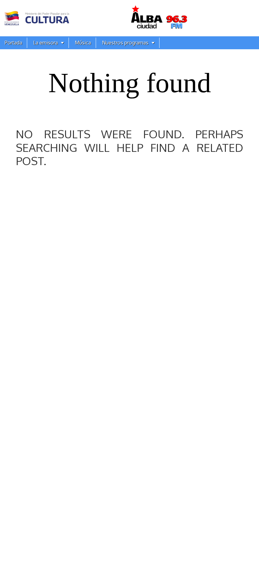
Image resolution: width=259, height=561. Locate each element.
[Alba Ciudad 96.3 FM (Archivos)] (129, 18)
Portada (13, 42)
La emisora (45, 42)
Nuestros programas (125, 42)
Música (83, 42)
